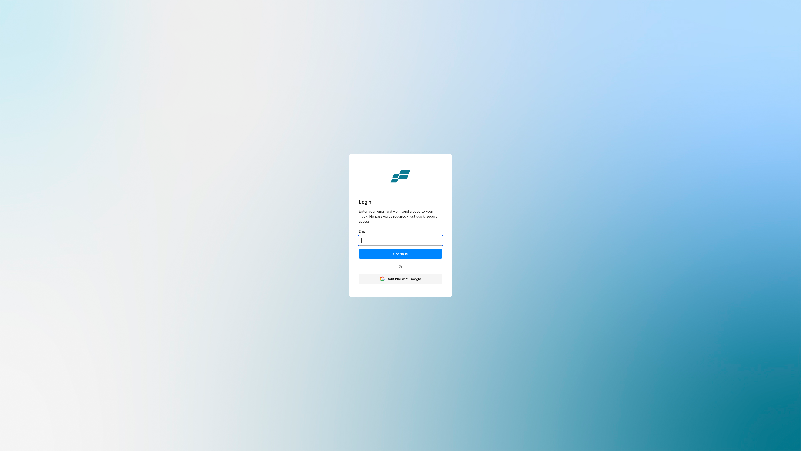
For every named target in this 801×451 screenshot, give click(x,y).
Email (363, 231)
